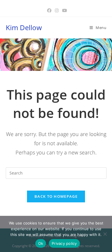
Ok (40, 243)
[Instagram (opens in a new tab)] (56, 10)
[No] (105, 234)
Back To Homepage (56, 196)
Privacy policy (64, 243)
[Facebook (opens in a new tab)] (49, 10)
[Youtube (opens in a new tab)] (63, 10)
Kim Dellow (24, 27)
